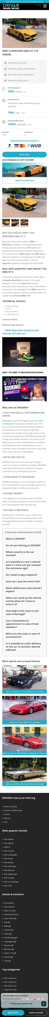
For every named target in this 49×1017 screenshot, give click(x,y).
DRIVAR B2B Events (11, 914)
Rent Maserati (9, 870)
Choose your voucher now (21, 1004)
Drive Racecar (9, 907)
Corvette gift (8, 930)
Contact (7, 814)
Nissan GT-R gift (10, 953)
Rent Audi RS (8, 843)
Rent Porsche (9, 851)
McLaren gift (8, 945)
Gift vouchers (9, 903)
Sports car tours (10, 911)
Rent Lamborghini (10, 855)
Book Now (25, 154)
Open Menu (44, 6)
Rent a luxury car (10, 982)
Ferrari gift (8, 934)
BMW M (7, 847)
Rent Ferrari (8, 858)
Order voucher (36, 1013)
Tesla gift (7, 961)
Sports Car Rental (10, 806)
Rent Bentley (8, 862)
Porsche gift (8, 957)
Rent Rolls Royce (10, 866)
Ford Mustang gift (10, 938)
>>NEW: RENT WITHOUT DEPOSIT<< (24, 141)
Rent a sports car (10, 978)
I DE (40, 5)
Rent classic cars (10, 986)
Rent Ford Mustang (11, 882)
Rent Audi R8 (8, 839)
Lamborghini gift (10, 941)
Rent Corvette (9, 878)
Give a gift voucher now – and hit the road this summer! (24, 1)
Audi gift (7, 922)
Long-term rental (10, 990)
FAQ (5, 822)
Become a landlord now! (13, 810)
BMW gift (7, 926)
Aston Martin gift (10, 918)
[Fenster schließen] (43, 1003)
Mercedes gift (9, 949)
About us (7, 818)
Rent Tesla (8, 886)
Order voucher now (24, 180)
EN (37, 5)
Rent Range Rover (10, 874)
